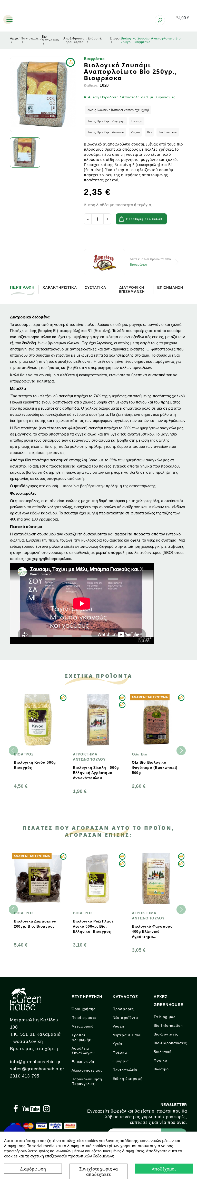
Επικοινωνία (83, 1062)
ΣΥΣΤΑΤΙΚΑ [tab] (95, 287)
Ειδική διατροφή (128, 1078)
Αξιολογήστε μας (87, 1070)
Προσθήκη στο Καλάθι (145, 219)
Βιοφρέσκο (94, 59)
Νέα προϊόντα (125, 1017)
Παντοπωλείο (125, 1070)
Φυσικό (160, 1060)
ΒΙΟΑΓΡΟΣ (24, 754)
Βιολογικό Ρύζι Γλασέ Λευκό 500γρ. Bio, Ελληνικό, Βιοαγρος (93, 926)
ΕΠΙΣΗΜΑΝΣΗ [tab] (170, 287)
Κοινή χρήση (89, 238)
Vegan (118, 1026)
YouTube (31, 1109)
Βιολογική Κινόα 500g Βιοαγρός (35, 765)
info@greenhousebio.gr (35, 1061)
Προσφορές (123, 1009)
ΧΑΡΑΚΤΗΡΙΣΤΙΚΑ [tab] (60, 287)
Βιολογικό (163, 1052)
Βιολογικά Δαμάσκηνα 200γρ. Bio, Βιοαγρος (35, 923)
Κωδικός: (91, 85)
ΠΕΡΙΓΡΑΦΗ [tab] (22, 287)
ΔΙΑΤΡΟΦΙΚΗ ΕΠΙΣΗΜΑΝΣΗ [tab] (132, 289)
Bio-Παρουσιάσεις (170, 1043)
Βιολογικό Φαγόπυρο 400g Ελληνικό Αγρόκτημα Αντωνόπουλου (152, 931)
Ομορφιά (121, 1061)
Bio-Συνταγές (166, 1034)
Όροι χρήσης (83, 1009)
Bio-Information (168, 1025)
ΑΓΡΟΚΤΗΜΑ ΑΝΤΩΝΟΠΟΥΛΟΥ (89, 756)
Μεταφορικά (83, 1026)
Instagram (46, 1109)
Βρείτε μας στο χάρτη (34, 1048)
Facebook (16, 1109)
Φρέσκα (120, 1052)
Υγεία (117, 1044)
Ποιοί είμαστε (84, 1017)
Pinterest (118, 238)
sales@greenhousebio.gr (37, 1068)
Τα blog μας (164, 1017)
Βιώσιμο (161, 1069)
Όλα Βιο (139, 754)
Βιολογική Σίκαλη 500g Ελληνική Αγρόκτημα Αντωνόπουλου (96, 772)
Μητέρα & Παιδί (127, 1035)
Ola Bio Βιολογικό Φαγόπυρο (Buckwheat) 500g (155, 767)
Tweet (104, 238)
